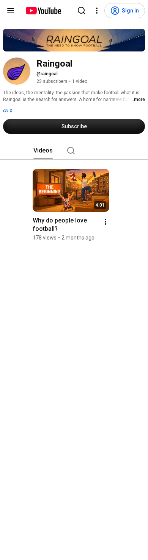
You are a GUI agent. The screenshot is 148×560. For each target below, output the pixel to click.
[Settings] (96, 10)
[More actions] (105, 221)
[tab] (43, 151)
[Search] (81, 10)
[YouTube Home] (43, 10)
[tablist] (74, 151)
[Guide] (10, 10)
